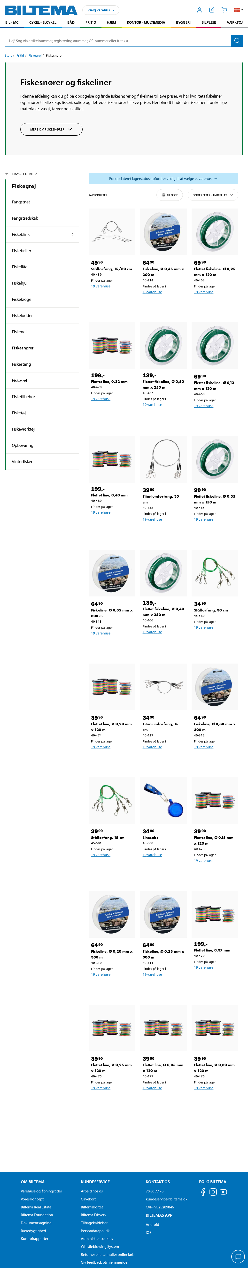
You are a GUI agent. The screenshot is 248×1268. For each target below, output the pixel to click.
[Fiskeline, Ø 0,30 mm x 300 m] (215, 687)
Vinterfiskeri (22, 461)
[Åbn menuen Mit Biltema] (200, 10)
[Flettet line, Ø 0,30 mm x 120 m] (215, 1028)
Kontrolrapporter (34, 1238)
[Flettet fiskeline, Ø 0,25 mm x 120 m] (215, 232)
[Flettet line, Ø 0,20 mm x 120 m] (112, 687)
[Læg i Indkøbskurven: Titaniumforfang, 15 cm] (162, 759)
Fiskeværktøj (23, 429)
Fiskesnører (22, 348)
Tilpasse (172, 195)
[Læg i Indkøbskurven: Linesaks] (162, 867)
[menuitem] (12, 22)
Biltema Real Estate (36, 1207)
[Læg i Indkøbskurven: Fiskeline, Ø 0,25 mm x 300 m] (162, 987)
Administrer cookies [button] (97, 1238)
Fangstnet (21, 202)
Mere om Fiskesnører (47, 129)
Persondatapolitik (95, 1230)
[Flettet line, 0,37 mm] (215, 914)
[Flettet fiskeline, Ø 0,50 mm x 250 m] (163, 345)
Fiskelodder (22, 315)
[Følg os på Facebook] (203, 1193)
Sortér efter (210, 195)
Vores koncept (32, 1199)
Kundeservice (95, 1181)
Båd (71, 22)
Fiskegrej (35, 55)
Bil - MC (11, 22)
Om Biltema (33, 1181)
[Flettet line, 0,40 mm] (112, 459)
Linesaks (150, 837)
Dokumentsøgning (36, 1222)
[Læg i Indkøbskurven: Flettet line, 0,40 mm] (111, 525)
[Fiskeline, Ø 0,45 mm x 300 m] (163, 232)
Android (152, 1224)
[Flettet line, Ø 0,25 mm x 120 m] (112, 1028)
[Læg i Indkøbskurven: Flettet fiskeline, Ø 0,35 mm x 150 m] (214, 532)
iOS (148, 1232)
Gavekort (88, 1199)
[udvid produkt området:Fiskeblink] (72, 234)
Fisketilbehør (23, 396)
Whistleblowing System (100, 1246)
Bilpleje (209, 22)
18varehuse (152, 291)
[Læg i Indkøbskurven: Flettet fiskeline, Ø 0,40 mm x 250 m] (162, 644)
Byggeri (183, 22)
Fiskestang (21, 364)
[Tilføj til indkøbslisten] (97, 298)
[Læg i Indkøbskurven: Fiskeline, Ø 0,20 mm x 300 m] (111, 987)
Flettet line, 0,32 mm (109, 381)
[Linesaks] (163, 800)
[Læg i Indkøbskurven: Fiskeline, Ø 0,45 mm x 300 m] (162, 304)
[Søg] (237, 41)
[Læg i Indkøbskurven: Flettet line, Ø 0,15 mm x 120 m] (214, 873)
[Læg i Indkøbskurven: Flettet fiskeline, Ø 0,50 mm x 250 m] (162, 417)
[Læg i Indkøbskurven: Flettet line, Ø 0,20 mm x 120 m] (111, 759)
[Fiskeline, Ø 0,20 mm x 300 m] (112, 914)
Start (8, 55)
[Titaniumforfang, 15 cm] (163, 687)
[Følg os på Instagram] (213, 1193)
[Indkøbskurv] (224, 10)
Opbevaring (22, 445)
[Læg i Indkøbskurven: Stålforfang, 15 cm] (111, 867)
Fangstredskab (25, 218)
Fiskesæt (19, 380)
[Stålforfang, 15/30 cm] (112, 232)
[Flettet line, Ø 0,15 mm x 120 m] (215, 800)
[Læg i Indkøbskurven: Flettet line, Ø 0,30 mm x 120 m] (214, 1100)
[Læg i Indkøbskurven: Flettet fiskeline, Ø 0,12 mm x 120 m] (214, 418)
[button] (239, 10)
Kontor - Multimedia (146, 22)
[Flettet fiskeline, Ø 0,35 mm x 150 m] (215, 459)
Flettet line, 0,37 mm (212, 950)
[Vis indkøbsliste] (212, 10)
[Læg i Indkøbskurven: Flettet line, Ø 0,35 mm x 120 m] (162, 1100)
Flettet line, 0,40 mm (109, 495)
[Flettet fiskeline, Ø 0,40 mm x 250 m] (163, 573)
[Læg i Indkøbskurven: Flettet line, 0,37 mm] (214, 980)
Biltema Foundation (37, 1214)
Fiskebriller (21, 250)
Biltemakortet (92, 1207)
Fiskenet (19, 331)
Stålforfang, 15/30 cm (111, 268)
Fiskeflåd (20, 267)
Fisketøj (19, 413)
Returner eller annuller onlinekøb (107, 1254)
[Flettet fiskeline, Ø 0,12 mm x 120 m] (215, 345)
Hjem (111, 22)
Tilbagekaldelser (94, 1222)
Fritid (90, 22)
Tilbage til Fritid (23, 173)
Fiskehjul (20, 283)
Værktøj (235, 22)
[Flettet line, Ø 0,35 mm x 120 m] (163, 1028)
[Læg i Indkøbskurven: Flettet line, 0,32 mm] (111, 411)
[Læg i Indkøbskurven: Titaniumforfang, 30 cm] (162, 532)
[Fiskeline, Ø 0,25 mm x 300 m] (163, 914)
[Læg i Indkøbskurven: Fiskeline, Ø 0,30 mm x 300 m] (214, 759)
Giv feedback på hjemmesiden (105, 1262)
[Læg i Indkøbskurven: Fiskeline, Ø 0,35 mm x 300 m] (111, 645)
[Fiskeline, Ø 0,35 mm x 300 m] (112, 573)
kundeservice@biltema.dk (166, 1199)
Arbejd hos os (92, 1191)
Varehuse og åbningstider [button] (41, 1191)
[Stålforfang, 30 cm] (215, 573)
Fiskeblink (21, 234)
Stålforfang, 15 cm (107, 837)
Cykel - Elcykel (42, 22)
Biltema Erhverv (93, 1214)
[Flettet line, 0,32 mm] (112, 345)
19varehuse (100, 286)
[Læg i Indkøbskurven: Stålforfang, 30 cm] (214, 640)
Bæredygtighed (33, 1230)
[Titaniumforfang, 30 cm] (163, 459)
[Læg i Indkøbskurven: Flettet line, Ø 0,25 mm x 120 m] (111, 1100)
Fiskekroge (21, 299)
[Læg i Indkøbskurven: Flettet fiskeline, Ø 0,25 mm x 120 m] (214, 304)
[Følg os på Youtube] (223, 1194)
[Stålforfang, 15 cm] (112, 800)
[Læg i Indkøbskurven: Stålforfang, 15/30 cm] (111, 298)
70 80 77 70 (154, 1191)
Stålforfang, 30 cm (211, 610)
